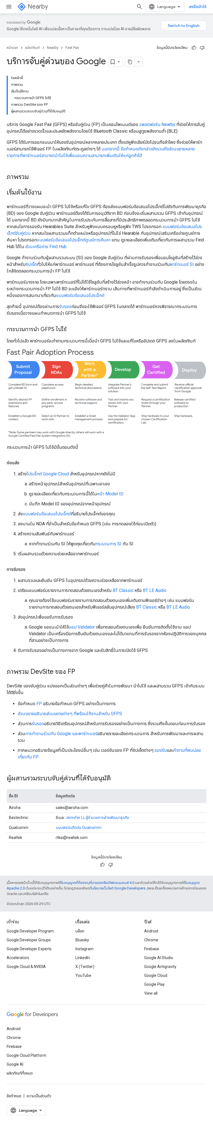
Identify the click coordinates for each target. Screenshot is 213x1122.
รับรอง (65, 306)
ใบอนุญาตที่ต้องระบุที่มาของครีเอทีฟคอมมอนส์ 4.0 (98, 883)
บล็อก (79, 931)
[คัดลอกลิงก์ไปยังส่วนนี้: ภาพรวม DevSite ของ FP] (80, 672)
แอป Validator (82, 627)
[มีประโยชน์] (194, 48)
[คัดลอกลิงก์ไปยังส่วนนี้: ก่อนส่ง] (25, 463)
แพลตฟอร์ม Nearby (157, 124)
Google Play (154, 984)
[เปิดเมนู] (8, 6)
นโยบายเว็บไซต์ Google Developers (118, 888)
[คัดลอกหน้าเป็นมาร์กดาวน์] (130, 62)
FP (39, 703)
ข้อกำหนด (14, 1096)
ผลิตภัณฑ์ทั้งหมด (20, 1073)
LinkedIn (82, 957)
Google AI (15, 1064)
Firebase (151, 949)
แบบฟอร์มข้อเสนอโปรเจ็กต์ (80, 295)
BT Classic (123, 590)
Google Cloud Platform (26, 1055)
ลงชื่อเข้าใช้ (197, 6)
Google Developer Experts (29, 949)
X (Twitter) (84, 966)
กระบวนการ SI (108, 543)
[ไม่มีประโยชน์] (202, 48)
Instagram (84, 949)
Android (151, 931)
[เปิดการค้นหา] (139, 6)
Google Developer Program (30, 931)
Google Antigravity (160, 966)
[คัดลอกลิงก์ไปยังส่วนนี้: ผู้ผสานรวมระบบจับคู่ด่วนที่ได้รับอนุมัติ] (116, 778)
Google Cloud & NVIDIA (26, 966)
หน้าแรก (12, 48)
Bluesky (82, 940)
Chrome (151, 940)
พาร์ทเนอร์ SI (182, 264)
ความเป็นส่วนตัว (39, 1096)
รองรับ (160, 750)
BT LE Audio (154, 590)
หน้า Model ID (110, 493)
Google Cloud (155, 975)
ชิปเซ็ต (31, 264)
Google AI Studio (158, 957)
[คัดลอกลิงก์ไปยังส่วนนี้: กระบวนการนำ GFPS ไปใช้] (72, 329)
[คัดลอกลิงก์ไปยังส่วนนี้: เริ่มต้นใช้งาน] (47, 193)
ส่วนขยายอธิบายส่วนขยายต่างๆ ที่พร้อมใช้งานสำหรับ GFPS (70, 713)
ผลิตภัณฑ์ (32, 48)
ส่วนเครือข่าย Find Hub (46, 246)
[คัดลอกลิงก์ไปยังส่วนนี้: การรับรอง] (31, 569)
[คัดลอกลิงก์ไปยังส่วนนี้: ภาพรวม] (34, 177)
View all (151, 993)
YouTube (83, 975)
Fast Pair (72, 48)
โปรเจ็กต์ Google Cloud (48, 473)
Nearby (38, 6)
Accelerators (18, 957)
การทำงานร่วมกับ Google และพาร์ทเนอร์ (61, 733)
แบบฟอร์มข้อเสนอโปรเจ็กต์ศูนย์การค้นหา (73, 240)
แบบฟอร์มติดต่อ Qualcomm (79, 827)
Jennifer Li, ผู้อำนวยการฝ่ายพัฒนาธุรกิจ (97, 817)
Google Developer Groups (29, 940)
